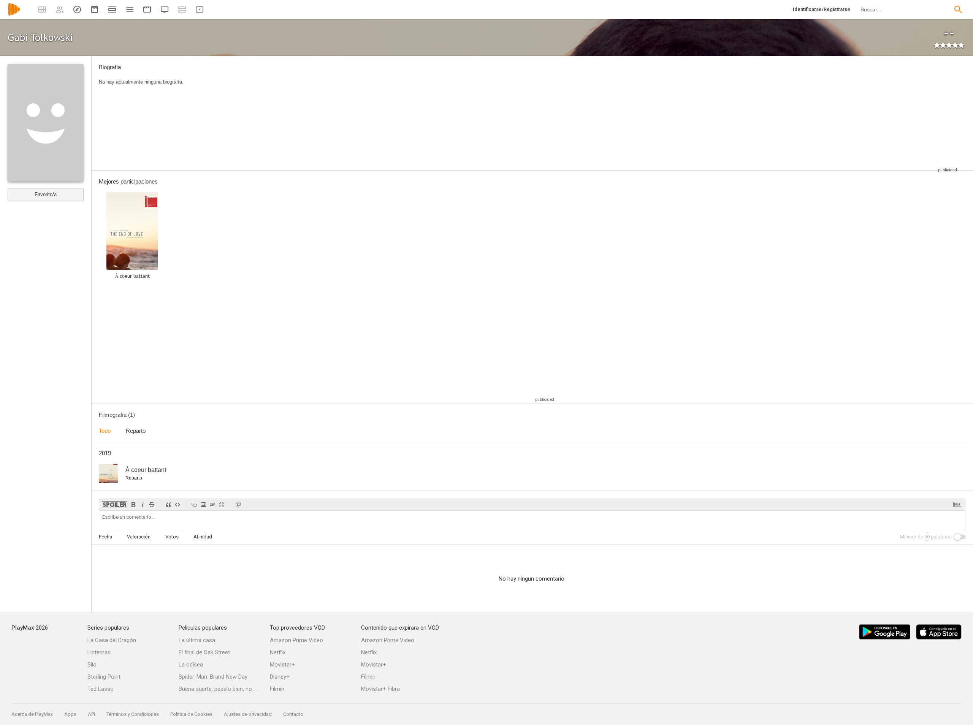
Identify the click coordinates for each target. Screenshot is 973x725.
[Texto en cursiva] (142, 504)
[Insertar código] (177, 504)
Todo (105, 430)
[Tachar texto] (151, 504)
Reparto (136, 430)
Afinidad (202, 537)
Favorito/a (46, 194)
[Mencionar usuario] (238, 504)
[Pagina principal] (14, 14)
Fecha (105, 537)
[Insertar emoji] (221, 504)
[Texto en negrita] (133, 504)
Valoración (139, 537)
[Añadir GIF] (212, 504)
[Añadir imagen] (203, 504)
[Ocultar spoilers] (114, 504)
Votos (172, 537)
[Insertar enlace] (194, 504)
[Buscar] (958, 9)
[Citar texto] (168, 504)
